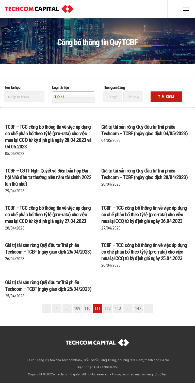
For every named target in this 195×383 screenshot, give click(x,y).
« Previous (46, 308)
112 (108, 308)
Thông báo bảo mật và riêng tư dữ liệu (139, 374)
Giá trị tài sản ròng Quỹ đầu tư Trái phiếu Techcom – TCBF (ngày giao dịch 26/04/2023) (48, 248)
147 (138, 308)
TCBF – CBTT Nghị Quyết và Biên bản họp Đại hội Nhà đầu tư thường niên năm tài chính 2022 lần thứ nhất (48, 177)
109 (77, 308)
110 (87, 308)
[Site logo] (39, 9)
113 (118, 308)
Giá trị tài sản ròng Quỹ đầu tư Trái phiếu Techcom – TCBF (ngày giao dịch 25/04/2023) (48, 285)
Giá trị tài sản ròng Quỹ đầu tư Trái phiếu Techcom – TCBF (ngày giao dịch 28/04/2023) (144, 174)
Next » (148, 308)
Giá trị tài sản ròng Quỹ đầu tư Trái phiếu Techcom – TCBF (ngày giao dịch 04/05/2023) (144, 130)
